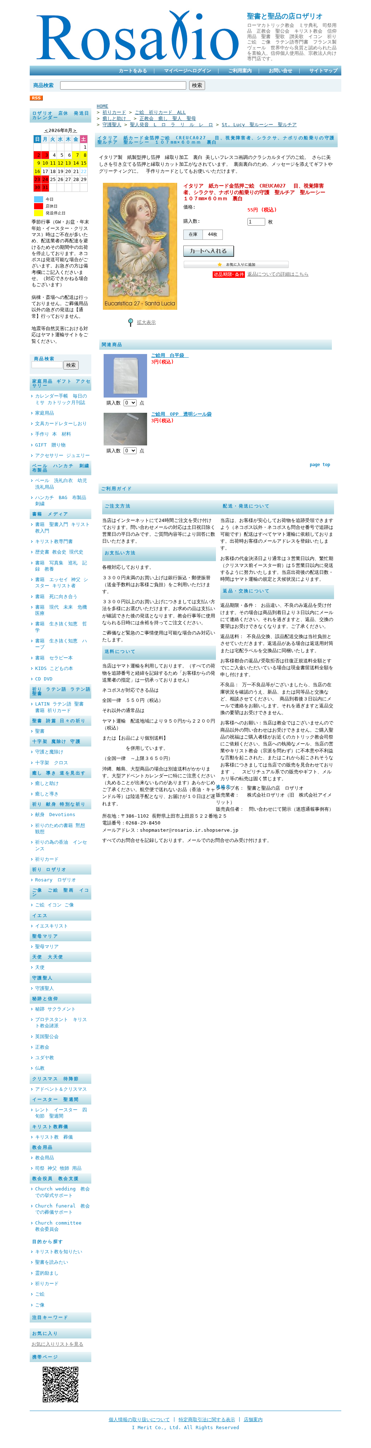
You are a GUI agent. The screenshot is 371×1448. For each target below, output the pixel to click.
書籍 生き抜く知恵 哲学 (61, 627)
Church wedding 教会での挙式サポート (62, 1192)
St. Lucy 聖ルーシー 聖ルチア (259, 124)
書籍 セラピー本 (54, 658)
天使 (40, 967)
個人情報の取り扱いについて (139, 1419)
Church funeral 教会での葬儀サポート (62, 1209)
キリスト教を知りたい (58, 1251)
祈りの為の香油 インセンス (61, 845)
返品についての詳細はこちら (278, 274)
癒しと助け (49, 783)
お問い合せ (280, 70)
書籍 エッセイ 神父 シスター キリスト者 (61, 582)
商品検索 (43, 85)
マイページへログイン (187, 70)
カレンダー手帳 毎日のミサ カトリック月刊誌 (61, 399)
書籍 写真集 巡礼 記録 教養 (61, 566)
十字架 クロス (51, 762)
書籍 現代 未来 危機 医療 (63, 610)
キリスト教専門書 (54, 541)
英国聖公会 (49, 1036)
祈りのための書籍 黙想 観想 (60, 828)
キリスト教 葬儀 (56, 1137)
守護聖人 (44, 988)
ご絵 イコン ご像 (54, 905)
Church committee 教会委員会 (60, 1226)
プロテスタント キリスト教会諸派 (61, 1022)
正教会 (44, 1047)
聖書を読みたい (51, 1262)
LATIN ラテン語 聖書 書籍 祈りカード (59, 707)
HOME (102, 106)
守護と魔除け (49, 751)
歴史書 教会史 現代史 (59, 552)
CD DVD (44, 679)
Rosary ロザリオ (55, 880)
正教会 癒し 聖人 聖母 (167, 118)
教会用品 (44, 1157)
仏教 (40, 1068)
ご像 (40, 1305)
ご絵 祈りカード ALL (160, 112)
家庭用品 (44, 413)
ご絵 (40, 1294)
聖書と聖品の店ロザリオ (285, 16)
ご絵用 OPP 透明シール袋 (181, 414)
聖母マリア (47, 946)
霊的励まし (47, 1273)
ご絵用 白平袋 (170, 355)
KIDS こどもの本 (54, 668)
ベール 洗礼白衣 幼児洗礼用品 (61, 483)
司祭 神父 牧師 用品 (58, 1168)
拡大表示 (146, 322)
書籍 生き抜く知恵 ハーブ (61, 644)
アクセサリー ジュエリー (62, 455)
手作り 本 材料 (53, 434)
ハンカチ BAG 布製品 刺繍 (63, 500)
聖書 (40, 731)
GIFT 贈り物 (50, 445)
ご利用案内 (240, 70)
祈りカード (47, 859)
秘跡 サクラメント (55, 1009)
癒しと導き (47, 794)
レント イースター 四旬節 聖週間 (61, 1113)
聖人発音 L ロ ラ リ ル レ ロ (171, 124)
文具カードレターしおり (61, 423)
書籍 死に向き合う (58, 596)
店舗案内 (253, 1419)
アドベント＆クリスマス (61, 1089)
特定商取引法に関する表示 (207, 1419)
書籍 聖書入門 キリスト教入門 (62, 527)
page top (320, 464)
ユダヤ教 (47, 1057)
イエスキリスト (51, 926)
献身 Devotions (55, 814)
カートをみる (133, 70)
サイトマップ (323, 70)
